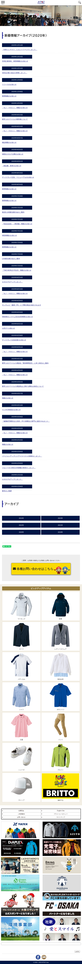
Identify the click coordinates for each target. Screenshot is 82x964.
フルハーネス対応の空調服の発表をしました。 (19, 468)
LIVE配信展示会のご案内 (11, 258)
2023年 (60, 518)
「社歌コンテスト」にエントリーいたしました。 (19, 49)
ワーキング (21, 619)
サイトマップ (61, 817)
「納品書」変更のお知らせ (11, 166)
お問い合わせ (21, 817)
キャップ (21, 800)
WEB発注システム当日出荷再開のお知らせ (17, 317)
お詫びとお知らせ (8, 328)
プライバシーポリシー (61, 814)
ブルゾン (61, 770)
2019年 (60, 532)
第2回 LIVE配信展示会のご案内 (13, 212)
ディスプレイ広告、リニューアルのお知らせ (18, 177)
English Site (60, 810)
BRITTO (60, 800)
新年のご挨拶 (7, 491)
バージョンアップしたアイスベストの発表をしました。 (22, 456)
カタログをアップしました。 (12, 282)
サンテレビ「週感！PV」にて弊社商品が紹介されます (21, 305)
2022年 (21, 525)
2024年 (21, 518)
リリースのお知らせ (9, 84)
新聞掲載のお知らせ (9, 96)
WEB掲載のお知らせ (9, 235)
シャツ (21, 709)
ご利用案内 (21, 814)
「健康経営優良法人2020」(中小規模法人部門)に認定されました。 (26, 421)
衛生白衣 (61, 679)
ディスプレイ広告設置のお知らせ (14, 340)
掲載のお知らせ (7, 398)
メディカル (21, 679)
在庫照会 (21, 810)
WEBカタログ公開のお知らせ (12, 154)
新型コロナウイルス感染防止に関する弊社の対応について (23, 386)
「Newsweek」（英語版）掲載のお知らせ (17, 224)
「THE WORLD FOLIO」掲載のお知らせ (16, 270)
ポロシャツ (60, 709)
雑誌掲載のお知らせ (9, 142)
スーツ (21, 649)
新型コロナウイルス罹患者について (15, 119)
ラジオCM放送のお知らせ (11, 410)
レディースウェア (61, 649)
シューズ (21, 770)
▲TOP (77, 951)
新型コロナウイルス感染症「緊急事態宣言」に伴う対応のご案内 (25, 363)
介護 (21, 739)
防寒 (60, 619)
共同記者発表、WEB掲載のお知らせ (15, 61)
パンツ (60, 739)
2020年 (21, 532)
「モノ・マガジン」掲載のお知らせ (15, 108)
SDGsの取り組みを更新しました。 (14, 73)
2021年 (60, 525)
